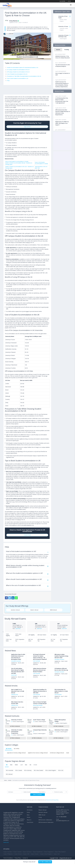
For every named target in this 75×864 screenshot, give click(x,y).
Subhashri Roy (14, 694)
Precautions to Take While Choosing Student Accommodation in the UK (24, 76)
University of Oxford (16, 719)
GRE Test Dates (30, 640)
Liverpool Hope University (40, 730)
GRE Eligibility (31, 635)
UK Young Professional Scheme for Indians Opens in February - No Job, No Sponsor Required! (40, 657)
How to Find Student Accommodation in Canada (16, 161)
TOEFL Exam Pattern (18, 634)
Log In (69, 1)
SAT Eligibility (54, 635)
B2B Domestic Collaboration (45, 820)
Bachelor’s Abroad (43, 812)
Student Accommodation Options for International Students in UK (22, 67)
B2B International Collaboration (46, 822)
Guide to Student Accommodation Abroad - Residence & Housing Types (18, 163)
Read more (6, 842)
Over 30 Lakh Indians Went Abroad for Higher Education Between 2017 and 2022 (17, 671)
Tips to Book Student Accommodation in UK (17, 78)
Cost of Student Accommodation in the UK (17, 74)
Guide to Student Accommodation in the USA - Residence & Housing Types (19, 167)
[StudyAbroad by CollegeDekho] (7, 5)
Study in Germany (27, 851)
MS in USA (60, 770)
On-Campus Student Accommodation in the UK (18, 69)
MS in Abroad (9, 774)
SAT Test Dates (53, 640)
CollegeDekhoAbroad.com (65, 858)
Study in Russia (17, 854)
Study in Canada (17, 851)
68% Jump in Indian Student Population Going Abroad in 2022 (61, 656)
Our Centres (62, 1)
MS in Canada (18, 770)
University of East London (61, 730)
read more (18, 628)
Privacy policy (18, 858)
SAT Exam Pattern (64, 635)
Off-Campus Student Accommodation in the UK (18, 72)
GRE (36, 623)
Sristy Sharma (13, 21)
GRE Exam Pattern (42, 635)
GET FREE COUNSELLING (45, 861)
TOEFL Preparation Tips (19, 640)
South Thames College (39, 719)
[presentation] (3, 633)
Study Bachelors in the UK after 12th (41, 167)
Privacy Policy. (56, 800)
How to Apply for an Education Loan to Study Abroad (17, 691)
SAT (58, 623)
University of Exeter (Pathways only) (63, 36)
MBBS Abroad (53, 610)
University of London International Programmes (16, 731)
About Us (29, 820)
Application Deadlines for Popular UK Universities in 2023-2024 (40, 691)
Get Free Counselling (15, 726)
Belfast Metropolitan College (60, 720)
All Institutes (30, 810)
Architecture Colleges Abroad (57, 752)
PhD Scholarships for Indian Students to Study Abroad (61, 691)
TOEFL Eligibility (8, 634)
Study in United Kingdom (46, 854)
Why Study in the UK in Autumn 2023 (17, 702)
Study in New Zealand (60, 851)
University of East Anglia (63, 17)
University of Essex (63, 26)
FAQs (8, 80)
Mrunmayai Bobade (37, 705)
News (28, 815)
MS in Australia (9, 770)
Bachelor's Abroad (15, 610)
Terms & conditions (8, 858)
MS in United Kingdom (50, 770)
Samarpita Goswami (16, 661)
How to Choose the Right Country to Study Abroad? (40, 702)
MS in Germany (27, 770)
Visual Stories (30, 822)
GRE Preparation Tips (41, 640)
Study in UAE (26, 854)
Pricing (40, 817)
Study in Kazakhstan (37, 851)
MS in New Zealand (38, 770)
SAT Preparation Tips (64, 640)
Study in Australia (8, 851)
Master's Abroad (34, 610)
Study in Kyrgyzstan (48, 851)
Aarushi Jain (14, 675)
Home (5, 780)
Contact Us (25, 858)
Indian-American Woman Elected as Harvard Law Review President (39, 670)
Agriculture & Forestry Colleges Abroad (16, 752)
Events (28, 812)
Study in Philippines (8, 854)
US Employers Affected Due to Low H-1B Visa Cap (61, 669)
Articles (9, 780)
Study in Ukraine (34, 854)
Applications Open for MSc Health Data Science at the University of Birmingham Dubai (18, 657)
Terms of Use (49, 800)
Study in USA (57, 854)
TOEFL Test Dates (8, 640)
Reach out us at (60, 807)
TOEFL (14, 623)
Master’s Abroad (42, 810)
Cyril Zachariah (36, 661)
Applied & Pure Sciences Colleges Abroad (38, 752)
